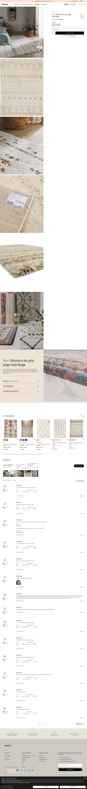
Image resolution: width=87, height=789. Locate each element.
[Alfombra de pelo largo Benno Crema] (43, 428)
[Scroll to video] (41, 50)
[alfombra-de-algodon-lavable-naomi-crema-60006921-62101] (53, 440)
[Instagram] (29, 770)
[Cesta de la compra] (84, 4)
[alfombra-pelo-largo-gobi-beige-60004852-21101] (70, 440)
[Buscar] (74, 4)
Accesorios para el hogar (26, 4)
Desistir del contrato (42, 761)
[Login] (82, 4)
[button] (6, 473)
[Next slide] (82, 416)
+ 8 (28, 439)
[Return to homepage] (5, 4)
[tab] (80, 480)
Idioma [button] (9, 480)
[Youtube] (25, 770)
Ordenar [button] (4, 480)
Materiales (23, 759)
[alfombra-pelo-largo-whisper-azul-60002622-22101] (26, 440)
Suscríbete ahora (70, 769)
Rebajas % (37, 4)
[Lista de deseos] (80, 4)
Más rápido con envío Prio (71, 35)
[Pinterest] (22, 770)
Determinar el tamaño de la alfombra (28, 755)
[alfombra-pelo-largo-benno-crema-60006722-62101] (37, 440)
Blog (22, 762)
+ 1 (60, 439)
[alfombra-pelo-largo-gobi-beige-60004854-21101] (73, 440)
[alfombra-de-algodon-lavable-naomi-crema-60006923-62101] (56, 440)
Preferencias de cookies (43, 759)
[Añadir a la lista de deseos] (53, 33)
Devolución (7, 757)
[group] (9, 465)
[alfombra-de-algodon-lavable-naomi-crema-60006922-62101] (59, 440)
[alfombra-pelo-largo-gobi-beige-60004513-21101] (75, 440)
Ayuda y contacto (74, 1)
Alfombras (16, 4)
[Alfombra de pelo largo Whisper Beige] (27, 428)
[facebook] (33, 770)
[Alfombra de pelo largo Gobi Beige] (53, 25)
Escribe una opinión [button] (79, 465)
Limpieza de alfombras (26, 757)
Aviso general (7, 759)
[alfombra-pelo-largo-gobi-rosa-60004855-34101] (7, 440)
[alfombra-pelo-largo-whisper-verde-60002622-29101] (23, 440)
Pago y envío (41, 755)
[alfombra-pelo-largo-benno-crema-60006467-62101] (40, 440)
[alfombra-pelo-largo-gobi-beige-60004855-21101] (4, 440)
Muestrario (44, 4)
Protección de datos (42, 757)
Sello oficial (24, 761)
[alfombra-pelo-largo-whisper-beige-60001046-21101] (21, 440)
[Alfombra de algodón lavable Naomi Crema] (60, 428)
